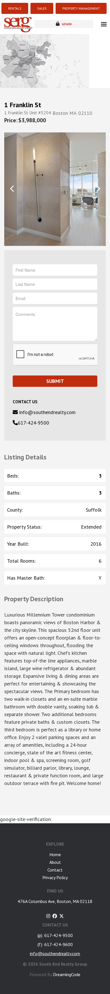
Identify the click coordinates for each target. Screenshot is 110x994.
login (66, 24)
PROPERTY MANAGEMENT (81, 8)
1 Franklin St (22, 105)
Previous (12, 188)
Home (55, 854)
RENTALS (14, 8)
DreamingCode (66, 974)
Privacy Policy (55, 877)
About (55, 862)
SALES (42, 8)
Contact (55, 870)
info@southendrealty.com (47, 412)
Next (98, 188)
